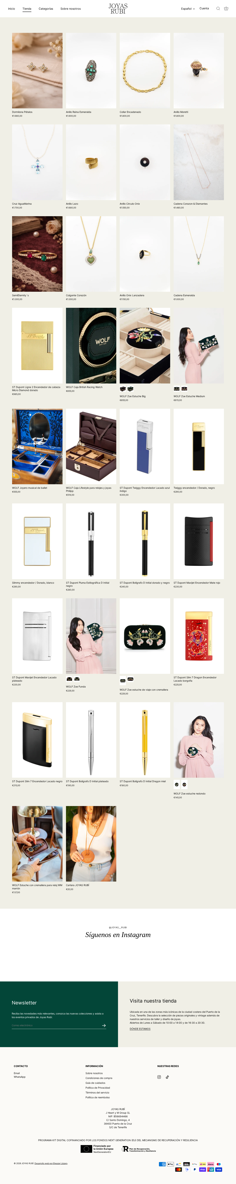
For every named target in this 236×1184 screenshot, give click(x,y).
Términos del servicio (97, 1092)
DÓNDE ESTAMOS (140, 1028)
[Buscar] (218, 8)
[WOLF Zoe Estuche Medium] (199, 345)
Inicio (11, 8)
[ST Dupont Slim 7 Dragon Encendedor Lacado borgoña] (199, 636)
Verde (123, 680)
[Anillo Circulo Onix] (145, 162)
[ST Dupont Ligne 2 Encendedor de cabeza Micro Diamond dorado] (37, 345)
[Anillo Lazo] (91, 162)
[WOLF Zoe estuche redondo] (199, 740)
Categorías (46, 8)
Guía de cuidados (95, 1082)
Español (186, 8)
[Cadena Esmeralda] (199, 254)
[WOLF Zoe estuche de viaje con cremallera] (145, 636)
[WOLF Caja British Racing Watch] (91, 345)
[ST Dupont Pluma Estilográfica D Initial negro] (91, 541)
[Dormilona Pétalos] (37, 70)
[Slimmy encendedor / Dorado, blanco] (37, 541)
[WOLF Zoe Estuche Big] (145, 345)
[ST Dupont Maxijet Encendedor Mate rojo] (199, 541)
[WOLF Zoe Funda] (91, 636)
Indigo (123, 389)
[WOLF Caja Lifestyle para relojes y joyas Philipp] (91, 446)
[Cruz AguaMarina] (37, 162)
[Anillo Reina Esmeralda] (91, 70)
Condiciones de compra (99, 1078)
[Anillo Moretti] (199, 70)
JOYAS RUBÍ (28, 1163)
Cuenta (204, 8)
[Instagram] (159, 1076)
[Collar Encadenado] (145, 70)
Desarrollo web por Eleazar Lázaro (51, 1163)
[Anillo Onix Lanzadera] (145, 254)
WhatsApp (20, 1076)
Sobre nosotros (70, 8)
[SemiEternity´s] (37, 254)
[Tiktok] (167, 1076)
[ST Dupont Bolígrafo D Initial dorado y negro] (145, 541)
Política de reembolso (98, 1097)
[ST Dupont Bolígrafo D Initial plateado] (91, 740)
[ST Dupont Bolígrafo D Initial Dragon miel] (145, 740)
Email (17, 1073)
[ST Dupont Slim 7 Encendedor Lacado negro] (37, 740)
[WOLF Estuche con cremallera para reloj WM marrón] (37, 844)
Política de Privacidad (98, 1087)
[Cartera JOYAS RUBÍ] (91, 844)
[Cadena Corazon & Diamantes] (199, 162)
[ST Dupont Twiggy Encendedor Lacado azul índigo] (145, 446)
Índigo (184, 389)
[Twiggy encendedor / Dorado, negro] (199, 446)
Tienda (26, 8)
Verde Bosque (130, 389)
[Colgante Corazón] (91, 254)
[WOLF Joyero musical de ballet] (37, 446)
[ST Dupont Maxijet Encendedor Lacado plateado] (37, 636)
